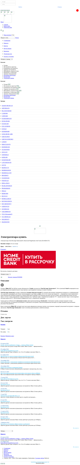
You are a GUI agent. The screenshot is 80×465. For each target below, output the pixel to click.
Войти (20, 7)
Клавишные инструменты (11, 68)
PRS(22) (4, 191)
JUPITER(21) (5, 154)
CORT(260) (5, 116)
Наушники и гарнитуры (10, 72)
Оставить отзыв (4, 314)
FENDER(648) (5, 131)
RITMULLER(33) (6, 198)
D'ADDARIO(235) (7, 118)
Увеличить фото (40, 463)
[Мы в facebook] (4, 10)
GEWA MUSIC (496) (7, 134)
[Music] (8, 22)
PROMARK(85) (6, 188)
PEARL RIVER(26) (7, 185)
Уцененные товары (9, 78)
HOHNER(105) (6, 147)
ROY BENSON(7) (6, 204)
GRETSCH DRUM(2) (7, 139)
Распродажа (7, 76)
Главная (6, 24)
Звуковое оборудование (10, 74)
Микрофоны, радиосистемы (11, 71)
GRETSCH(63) (6, 136)
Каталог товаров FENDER (15, 277)
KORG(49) (5, 157)
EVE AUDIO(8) (6, 126)
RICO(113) (4, 196)
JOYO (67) (4, 152)
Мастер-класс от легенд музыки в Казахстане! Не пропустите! (17, 356)
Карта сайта (7, 26)
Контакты (6, 51)
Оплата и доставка (9, 56)
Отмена (60, 7)
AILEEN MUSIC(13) (7, 105)
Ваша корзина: (7, 35)
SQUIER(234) (5, 209)
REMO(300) (5, 193)
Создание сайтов (39, 458)
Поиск (17, 37)
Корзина (3, 324)
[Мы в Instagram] (7, 10)
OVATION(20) (5, 178)
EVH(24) (4, 129)
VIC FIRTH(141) (6, 216)
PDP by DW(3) (5, 183)
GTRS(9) (4, 141)
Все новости (76, 428)
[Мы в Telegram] (1, 10)
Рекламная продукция (9, 75)
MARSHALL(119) (6, 173)
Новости (6, 43)
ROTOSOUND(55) (7, 201)
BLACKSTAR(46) (6, 110)
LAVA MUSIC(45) (6, 162)
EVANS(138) (5, 123)
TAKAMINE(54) (6, 211)
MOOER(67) (5, 175)
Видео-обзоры (7, 48)
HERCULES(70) (6, 144)
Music (2, 22)
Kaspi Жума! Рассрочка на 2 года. (9, 350)
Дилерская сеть (8, 54)
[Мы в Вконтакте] (9, 10)
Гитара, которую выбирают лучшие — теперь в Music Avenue (17, 345)
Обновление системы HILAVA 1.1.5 (10, 395)
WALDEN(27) (5, 219)
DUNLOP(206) (6, 121)
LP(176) (4, 165)
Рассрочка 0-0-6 (5, 407)
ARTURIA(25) (5, 108)
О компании (7, 40)
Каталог (3, 62)
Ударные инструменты (10, 69)
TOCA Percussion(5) (7, 214)
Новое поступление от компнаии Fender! (11, 367)
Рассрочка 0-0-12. (5, 384)
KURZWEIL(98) (6, 160)
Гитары (6, 65)
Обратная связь (8, 27)
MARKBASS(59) (6, 170)
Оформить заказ (9, 336)
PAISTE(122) (5, 180)
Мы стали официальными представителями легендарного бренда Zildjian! (20, 373)
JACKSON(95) (6, 149)
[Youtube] (6, 10)
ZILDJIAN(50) (5, 222)
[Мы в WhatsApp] (3, 10)
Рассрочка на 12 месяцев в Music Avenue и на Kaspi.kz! (15, 424)
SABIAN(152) (5, 206)
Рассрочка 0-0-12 (5, 390)
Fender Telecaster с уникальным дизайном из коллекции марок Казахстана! (20, 362)
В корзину (3, 249)
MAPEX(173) (5, 167)
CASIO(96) (5, 113)
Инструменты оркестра (10, 67)
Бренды (6, 46)
